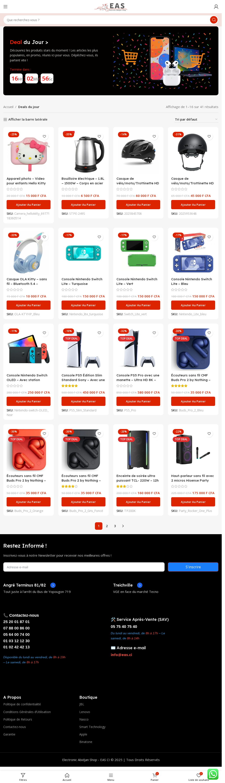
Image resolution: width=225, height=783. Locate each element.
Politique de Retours (17, 719)
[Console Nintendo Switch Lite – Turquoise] (83, 253)
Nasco (84, 719)
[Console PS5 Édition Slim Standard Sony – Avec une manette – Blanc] (83, 349)
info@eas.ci (121, 655)
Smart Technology (92, 727)
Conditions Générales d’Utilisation (27, 712)
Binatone (85, 742)
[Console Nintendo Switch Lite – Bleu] (193, 253)
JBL (81, 704)
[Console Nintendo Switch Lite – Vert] (138, 253)
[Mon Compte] (216, 6)
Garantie (9, 734)
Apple (83, 734)
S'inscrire (193, 567)
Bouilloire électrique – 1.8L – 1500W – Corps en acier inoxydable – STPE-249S (83, 183)
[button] (29, 204)
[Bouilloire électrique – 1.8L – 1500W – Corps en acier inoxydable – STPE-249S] (83, 152)
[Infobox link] (29, 585)
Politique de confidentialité (22, 704)
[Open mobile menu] (5, 6)
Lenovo (84, 712)
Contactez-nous (14, 727)
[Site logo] (110, 6)
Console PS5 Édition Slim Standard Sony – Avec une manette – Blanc (83, 380)
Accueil (8, 107)
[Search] (214, 20)
